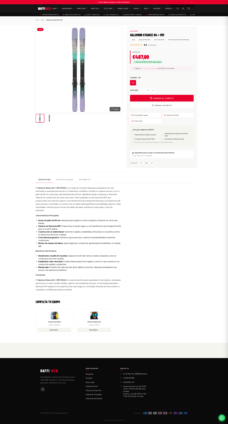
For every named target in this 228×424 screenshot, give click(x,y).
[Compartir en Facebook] (141, 163)
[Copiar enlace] (152, 163)
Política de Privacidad (93, 394)
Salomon (134, 31)
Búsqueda (89, 374)
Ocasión (156, 8)
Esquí (54, 8)
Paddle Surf (123, 8)
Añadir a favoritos (163, 105)
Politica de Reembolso (94, 399)
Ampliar (116, 109)
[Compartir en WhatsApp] (146, 163)
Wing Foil (95, 8)
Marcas (168, 8)
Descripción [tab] (44, 179)
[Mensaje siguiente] (186, 2)
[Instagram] (42, 389)
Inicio (37, 20)
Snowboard (67, 8)
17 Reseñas (152, 45)
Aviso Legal (90, 382)
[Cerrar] (192, 2)
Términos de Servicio (93, 390)
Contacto (89, 378)
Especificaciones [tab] (64, 179)
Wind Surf (81, 8)
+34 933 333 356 (128, 378)
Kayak (136, 8)
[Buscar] (177, 8)
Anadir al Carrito (164, 98)
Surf (146, 8)
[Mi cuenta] (183, 8)
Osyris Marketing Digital (117, 420)
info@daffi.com (128, 382)
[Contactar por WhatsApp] (221, 417)
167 (133, 83)
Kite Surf (108, 8)
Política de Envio (92, 386)
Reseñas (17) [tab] (85, 179)
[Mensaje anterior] (41, 2)
